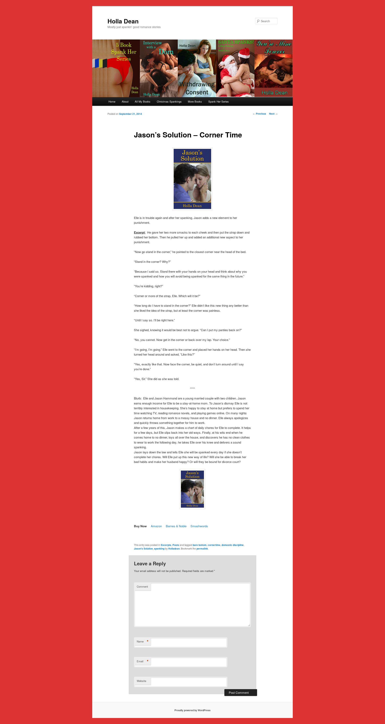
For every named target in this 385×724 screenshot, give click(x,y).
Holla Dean (123, 21)
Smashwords (199, 526)
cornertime (214, 545)
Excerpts (166, 545)
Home (111, 101)
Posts (175, 545)
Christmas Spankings (169, 101)
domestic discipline (233, 545)
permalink (202, 548)
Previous (259, 113)
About (125, 101)
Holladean (174, 548)
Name (143, 641)
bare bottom (200, 545)
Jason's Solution (143, 548)
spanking (159, 548)
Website (141, 681)
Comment (142, 586)
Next (273, 113)
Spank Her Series (218, 101)
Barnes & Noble (176, 526)
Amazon (156, 526)
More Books (195, 101)
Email (143, 661)
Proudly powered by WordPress (192, 710)
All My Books (142, 101)
